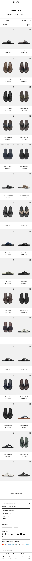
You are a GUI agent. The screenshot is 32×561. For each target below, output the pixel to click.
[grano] (3, 556)
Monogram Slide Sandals (8, 50)
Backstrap (9, 14)
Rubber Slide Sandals (8, 166)
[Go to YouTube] (12, 534)
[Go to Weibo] (24, 534)
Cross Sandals (8, 252)
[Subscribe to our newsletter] (29, 503)
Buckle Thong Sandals (24, 108)
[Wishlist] (14, 29)
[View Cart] (29, 557)
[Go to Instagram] (5, 534)
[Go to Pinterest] (18, 534)
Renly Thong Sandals (24, 396)
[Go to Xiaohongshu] (21, 534)
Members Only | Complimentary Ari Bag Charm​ (16, 553)
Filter (7, 20)
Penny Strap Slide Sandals (8, 195)
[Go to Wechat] (2, 536)
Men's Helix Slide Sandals (8, 483)
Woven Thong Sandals (8, 223)
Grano (3, 558)
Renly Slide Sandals (24, 310)
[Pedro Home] (16, 2)
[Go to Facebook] (2, 534)
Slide (22, 14)
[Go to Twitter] (8, 534)
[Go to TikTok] (15, 534)
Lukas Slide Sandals (8, 79)
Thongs (16, 14)
